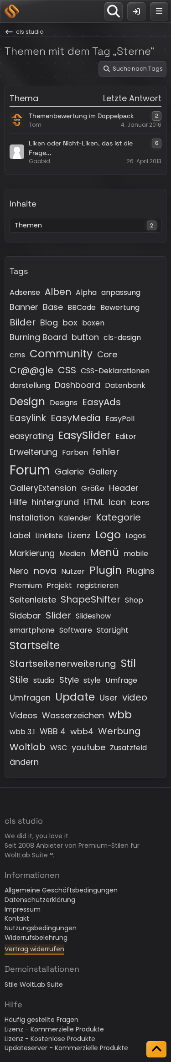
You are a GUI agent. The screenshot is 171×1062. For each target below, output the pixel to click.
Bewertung (120, 307)
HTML (93, 502)
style (92, 680)
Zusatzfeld (128, 747)
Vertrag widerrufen (34, 949)
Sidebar (25, 615)
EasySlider (84, 435)
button (85, 337)
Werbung (119, 731)
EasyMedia (76, 418)
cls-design (122, 337)
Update (75, 697)
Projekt (59, 585)
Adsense (25, 292)
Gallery (102, 471)
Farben (75, 452)
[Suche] (113, 11)
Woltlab (28, 747)
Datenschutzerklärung (40, 899)
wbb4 (81, 731)
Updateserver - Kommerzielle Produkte (66, 1047)
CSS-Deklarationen (115, 371)
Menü (104, 552)
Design (27, 401)
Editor (125, 436)
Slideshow (93, 616)
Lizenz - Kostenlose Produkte (50, 1038)
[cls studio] (12, 11)
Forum (30, 470)
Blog (49, 322)
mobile (136, 553)
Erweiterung (33, 452)
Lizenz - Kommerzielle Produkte (54, 1029)
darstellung (30, 385)
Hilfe (18, 502)
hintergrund (55, 502)
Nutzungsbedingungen (41, 928)
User (108, 697)
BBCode (81, 307)
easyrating (31, 436)
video (134, 697)
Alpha (86, 292)
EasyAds (101, 402)
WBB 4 (53, 731)
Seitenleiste (33, 599)
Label (20, 535)
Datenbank (125, 385)
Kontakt (17, 918)
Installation (32, 517)
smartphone (32, 630)
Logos (135, 536)
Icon (117, 502)
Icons (140, 502)
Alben (58, 291)
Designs (64, 402)
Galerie (69, 471)
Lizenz (79, 535)
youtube (88, 747)
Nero (19, 571)
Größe (92, 488)
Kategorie (118, 517)
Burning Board (38, 337)
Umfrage (121, 680)
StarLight (113, 630)
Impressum (23, 909)
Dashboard (77, 385)
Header (124, 488)
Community (61, 353)
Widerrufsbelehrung (36, 937)
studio (44, 680)
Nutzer (73, 571)
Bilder (23, 322)
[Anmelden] (136, 11)
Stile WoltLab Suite (34, 984)
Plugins (140, 571)
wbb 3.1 (22, 732)
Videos (23, 715)
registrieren (98, 585)
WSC (58, 747)
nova (45, 570)
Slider (58, 615)
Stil (128, 663)
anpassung (120, 292)
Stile (19, 679)
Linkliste (49, 536)
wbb (120, 714)
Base (53, 307)
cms (17, 355)
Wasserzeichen (73, 715)
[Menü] (159, 11)
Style (69, 680)
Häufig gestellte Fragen (41, 1019)
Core (107, 354)
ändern (24, 762)
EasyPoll (120, 418)
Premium (26, 585)
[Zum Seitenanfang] (156, 1049)
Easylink (28, 418)
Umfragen (30, 697)
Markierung (32, 553)
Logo (108, 534)
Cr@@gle (31, 370)
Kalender (75, 518)
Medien (72, 553)
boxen (93, 323)
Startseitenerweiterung (63, 663)
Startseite (35, 645)
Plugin (105, 570)
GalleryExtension (43, 488)
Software (75, 630)
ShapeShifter (90, 599)
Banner (24, 307)
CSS (67, 370)
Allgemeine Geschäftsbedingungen (61, 890)
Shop (134, 600)
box (70, 322)
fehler (106, 451)
